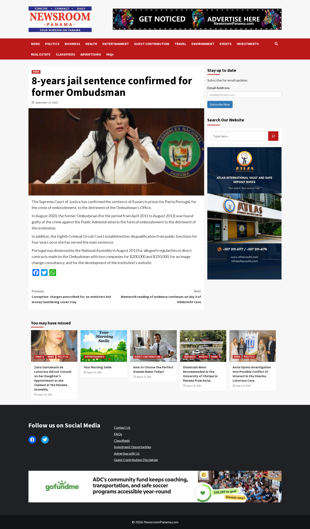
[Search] (276, 43)
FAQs (110, 54)
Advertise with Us (127, 453)
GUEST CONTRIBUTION (151, 44)
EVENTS (226, 44)
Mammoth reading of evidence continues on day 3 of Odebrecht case (161, 296)
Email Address (218, 88)
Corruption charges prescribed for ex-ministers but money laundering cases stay (71, 296)
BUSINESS (72, 44)
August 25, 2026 (94, 372)
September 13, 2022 (46, 102)
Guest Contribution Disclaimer (136, 460)
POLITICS (52, 44)
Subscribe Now (220, 104)
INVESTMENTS (248, 44)
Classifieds (122, 440)
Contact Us (122, 427)
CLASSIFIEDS (65, 54)
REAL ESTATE (41, 54)
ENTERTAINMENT (115, 44)
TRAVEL (180, 44)
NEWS (35, 44)
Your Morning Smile (98, 367)
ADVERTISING (90, 54)
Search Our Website (225, 119)
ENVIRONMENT (202, 44)
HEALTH (91, 44)
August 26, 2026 (44, 394)
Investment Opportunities (132, 447)
